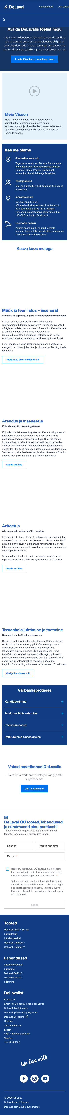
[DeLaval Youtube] (45, 1079)
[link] (34, 59)
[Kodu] (14, 6)
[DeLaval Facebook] (23, 1079)
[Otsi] (4, 20)
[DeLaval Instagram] (34, 1079)
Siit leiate (16, 887)
